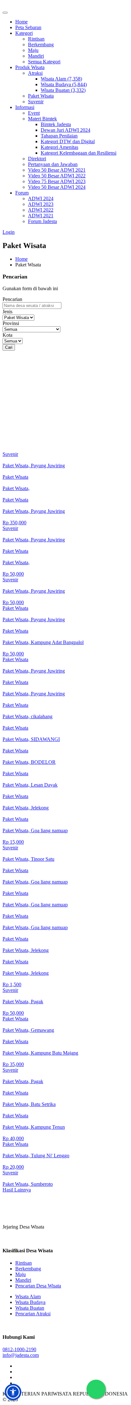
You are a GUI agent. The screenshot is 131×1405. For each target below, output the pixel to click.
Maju (33, 50)
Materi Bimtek (42, 118)
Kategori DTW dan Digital (68, 141)
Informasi (24, 107)
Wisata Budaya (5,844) (64, 84)
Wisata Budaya (30, 1302)
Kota (7, 335)
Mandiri (36, 56)
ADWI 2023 (40, 204)
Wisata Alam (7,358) (61, 78)
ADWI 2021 (40, 215)
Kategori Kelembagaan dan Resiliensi (78, 153)
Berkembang (41, 44)
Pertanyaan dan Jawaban (53, 164)
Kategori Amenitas (59, 147)
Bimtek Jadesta (56, 124)
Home (21, 21)
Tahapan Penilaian (59, 135)
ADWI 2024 (40, 198)
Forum (22, 192)
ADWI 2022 (40, 210)
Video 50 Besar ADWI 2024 (57, 187)
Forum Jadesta (42, 221)
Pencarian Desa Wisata (38, 1285)
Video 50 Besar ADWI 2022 (57, 175)
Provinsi (11, 323)
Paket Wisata (41, 96)
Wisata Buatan (29, 1308)
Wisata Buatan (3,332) (63, 90)
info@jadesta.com (21, 1355)
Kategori (24, 33)
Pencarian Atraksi (33, 1313)
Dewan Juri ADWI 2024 (65, 130)
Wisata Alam (28, 1296)
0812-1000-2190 (19, 1349)
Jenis (7, 311)
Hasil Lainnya (17, 1189)
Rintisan (36, 39)
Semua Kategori (44, 61)
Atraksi (35, 73)
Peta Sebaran (28, 27)
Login (9, 232)
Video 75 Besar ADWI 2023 (57, 181)
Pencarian (12, 299)
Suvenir (36, 101)
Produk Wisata (30, 67)
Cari (8, 347)
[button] (13, 1392)
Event (34, 113)
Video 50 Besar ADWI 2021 (57, 170)
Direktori (37, 158)
